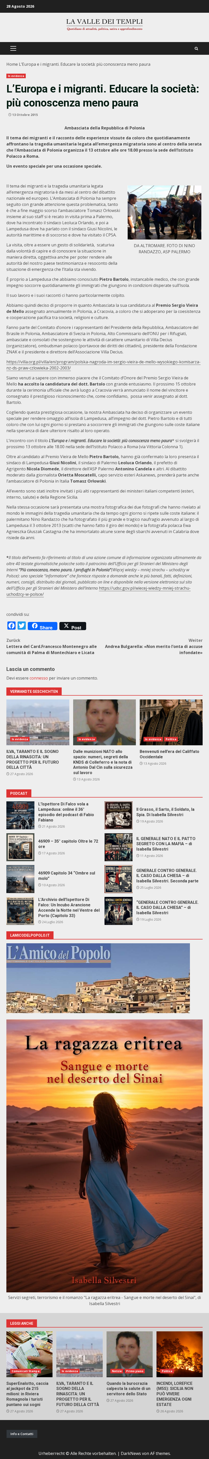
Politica (171, 739)
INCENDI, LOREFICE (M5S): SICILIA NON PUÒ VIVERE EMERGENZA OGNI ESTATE (179, 1354)
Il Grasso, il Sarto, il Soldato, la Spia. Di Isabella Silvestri (118, 815)
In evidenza (16, 76)
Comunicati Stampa (26, 1371)
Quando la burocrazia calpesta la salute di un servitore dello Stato (130, 1354)
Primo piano (134, 1371)
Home (12, 64)
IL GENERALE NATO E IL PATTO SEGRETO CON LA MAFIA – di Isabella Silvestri (118, 847)
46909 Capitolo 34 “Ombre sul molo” (20, 879)
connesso (39, 678)
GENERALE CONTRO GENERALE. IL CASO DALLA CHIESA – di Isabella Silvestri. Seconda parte (118, 879)
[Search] (196, 49)
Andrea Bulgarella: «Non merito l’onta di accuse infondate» (154, 646)
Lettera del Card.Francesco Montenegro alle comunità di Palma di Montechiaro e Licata (51, 646)
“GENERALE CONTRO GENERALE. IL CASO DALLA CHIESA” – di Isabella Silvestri (118, 911)
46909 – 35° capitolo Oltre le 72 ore (20, 847)
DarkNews (131, 1453)
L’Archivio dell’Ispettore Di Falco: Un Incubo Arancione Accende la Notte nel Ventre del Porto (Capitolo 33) (20, 911)
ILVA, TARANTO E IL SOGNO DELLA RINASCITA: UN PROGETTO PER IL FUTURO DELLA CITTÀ (37, 722)
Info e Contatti (21, 1433)
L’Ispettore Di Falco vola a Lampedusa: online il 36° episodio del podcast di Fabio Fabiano (20, 815)
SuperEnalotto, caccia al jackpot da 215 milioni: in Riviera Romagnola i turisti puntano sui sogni (29, 1354)
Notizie (117, 1371)
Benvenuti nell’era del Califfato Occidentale (171, 722)
